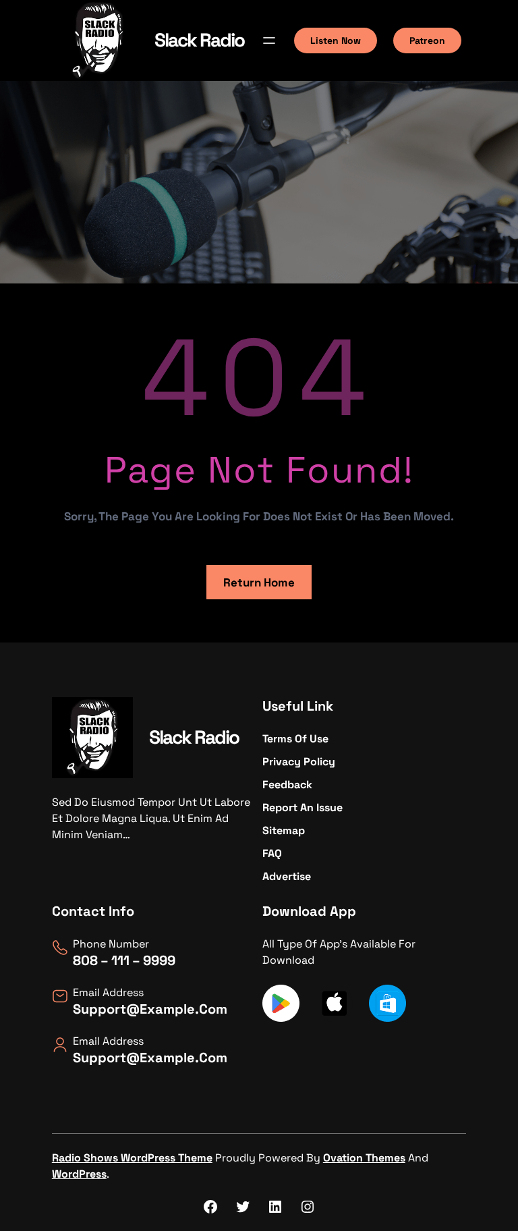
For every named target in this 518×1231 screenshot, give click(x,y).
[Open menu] (269, 40)
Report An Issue (302, 807)
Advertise (286, 876)
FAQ (272, 853)
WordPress (79, 1174)
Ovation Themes (364, 1158)
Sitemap (283, 830)
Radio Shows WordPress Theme (132, 1158)
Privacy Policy (298, 762)
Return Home (259, 582)
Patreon (427, 40)
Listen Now (335, 40)
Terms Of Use (295, 739)
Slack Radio (199, 40)
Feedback (287, 784)
